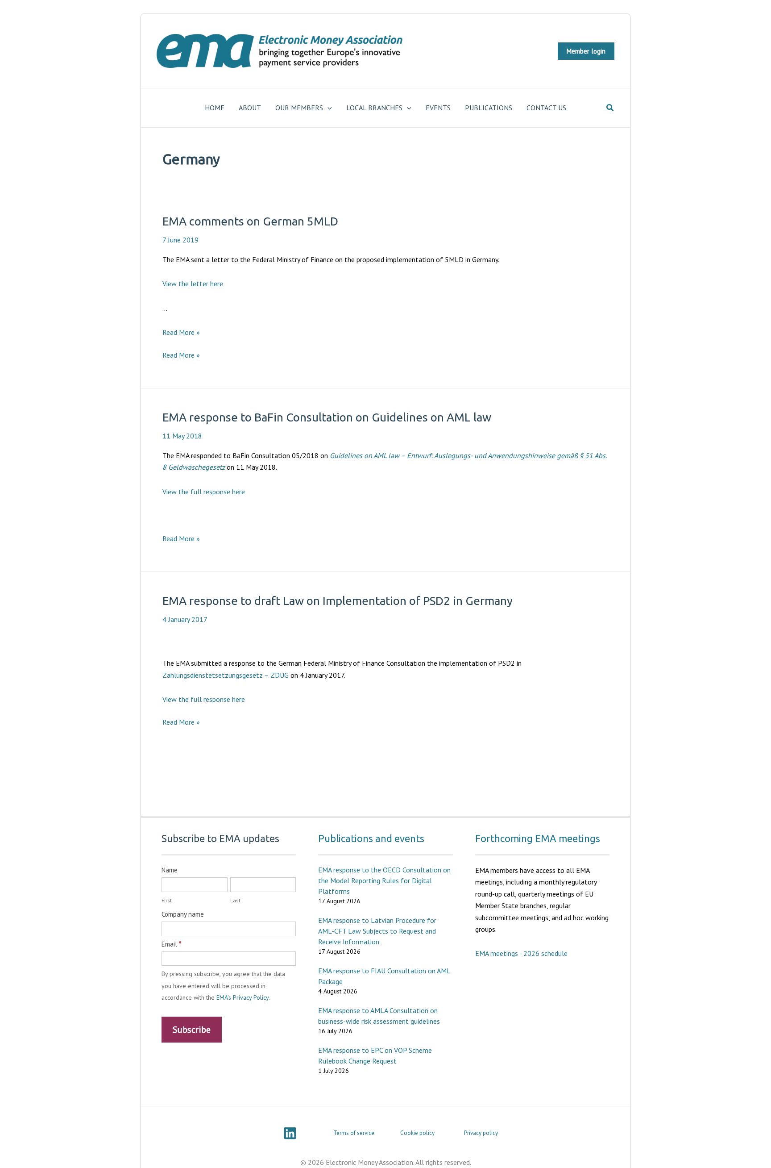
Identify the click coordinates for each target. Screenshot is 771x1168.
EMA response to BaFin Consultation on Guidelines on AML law (326, 417)
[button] (586, 51)
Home (214, 107)
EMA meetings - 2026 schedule (521, 953)
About (250, 107)
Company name (183, 914)
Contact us (546, 107)
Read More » (181, 332)
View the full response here (203, 491)
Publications (488, 107)
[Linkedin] (290, 1133)
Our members (299, 107)
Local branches (374, 107)
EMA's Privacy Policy (242, 997)
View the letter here (192, 283)
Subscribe (192, 1029)
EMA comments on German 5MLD (250, 221)
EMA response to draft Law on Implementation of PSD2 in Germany (337, 600)
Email (171, 944)
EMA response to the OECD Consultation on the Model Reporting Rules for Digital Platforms (384, 880)
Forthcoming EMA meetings (537, 838)
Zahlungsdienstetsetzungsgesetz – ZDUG (225, 675)
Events (438, 107)
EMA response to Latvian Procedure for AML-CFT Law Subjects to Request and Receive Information (377, 931)
